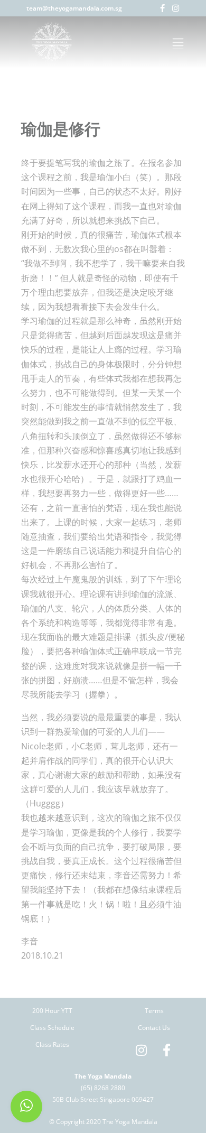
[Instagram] (176, 8)
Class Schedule (52, 1027)
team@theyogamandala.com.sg (74, 8)
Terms (154, 1010)
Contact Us (154, 1027)
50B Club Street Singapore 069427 (103, 1099)
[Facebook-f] (162, 8)
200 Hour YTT (52, 1010)
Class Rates (52, 1044)
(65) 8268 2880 (103, 1087)
